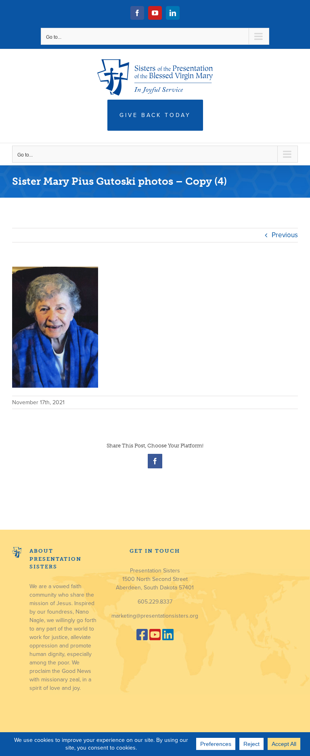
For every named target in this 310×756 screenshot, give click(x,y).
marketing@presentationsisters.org (154, 615)
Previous (285, 235)
